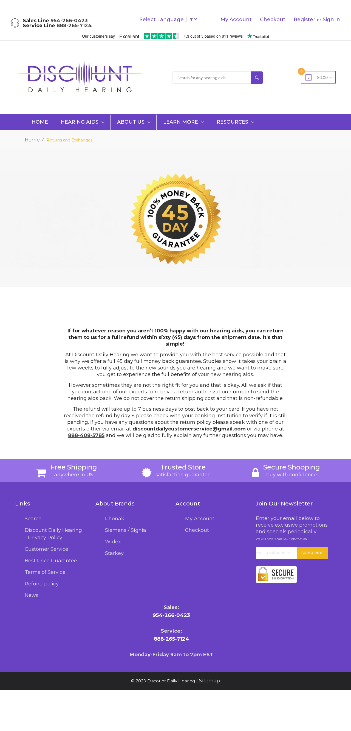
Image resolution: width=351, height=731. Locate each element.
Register (304, 19)
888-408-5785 (86, 435)
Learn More (181, 122)
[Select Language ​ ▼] (196, 19)
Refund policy (42, 584)
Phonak (114, 519)
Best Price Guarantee (51, 561)
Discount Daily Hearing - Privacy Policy (53, 534)
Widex (113, 542)
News (31, 595)
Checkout (272, 19)
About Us (131, 122)
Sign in (331, 19)
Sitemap (209, 681)
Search (33, 519)
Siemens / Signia (125, 530)
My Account (236, 19)
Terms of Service (45, 572)
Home (40, 122)
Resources (233, 122)
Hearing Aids (80, 122)
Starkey (114, 553)
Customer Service (46, 549)
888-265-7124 (74, 26)
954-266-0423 (69, 21)
